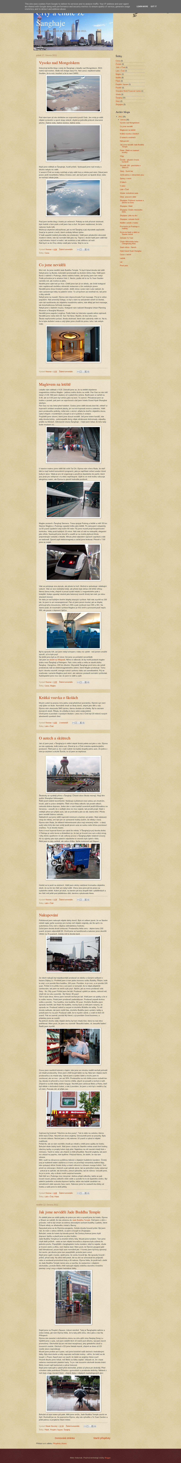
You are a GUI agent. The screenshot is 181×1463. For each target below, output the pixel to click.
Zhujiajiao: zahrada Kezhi (129, 219)
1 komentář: (64, 723)
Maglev (53, 686)
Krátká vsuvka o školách (58, 697)
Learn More (142, 6)
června (123, 120)
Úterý (118, 101)
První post (124, 266)
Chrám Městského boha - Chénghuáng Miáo (129, 243)
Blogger (107, 1458)
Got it (154, 6)
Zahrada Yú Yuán (126, 238)
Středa (118, 94)
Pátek (56, 1197)
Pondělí (119, 88)
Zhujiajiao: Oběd (126, 206)
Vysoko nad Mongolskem (59, 62)
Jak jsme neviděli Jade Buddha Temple (69, 1211)
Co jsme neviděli (52, 264)
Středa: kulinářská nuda (129, 193)
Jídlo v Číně (120, 67)
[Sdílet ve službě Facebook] (85, 249)
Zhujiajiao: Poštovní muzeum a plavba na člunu (132, 201)
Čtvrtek (118, 64)
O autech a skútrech (54, 737)
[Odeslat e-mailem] (78, 249)
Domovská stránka (65, 1438)
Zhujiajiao (119, 104)
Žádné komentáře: (66, 249)
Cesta (47, 253)
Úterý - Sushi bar (126, 171)
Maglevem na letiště (55, 384)
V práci (122, 186)
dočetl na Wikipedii (57, 660)
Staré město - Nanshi (128, 247)
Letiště (122, 258)
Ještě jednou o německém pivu (132, 175)
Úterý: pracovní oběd (128, 197)
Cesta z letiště (125, 255)
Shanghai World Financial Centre (128, 91)
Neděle (118, 78)
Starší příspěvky (101, 1438)
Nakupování (48, 914)
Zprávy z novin (125, 178)
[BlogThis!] (80, 249)
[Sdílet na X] (83, 249)
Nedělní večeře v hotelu (129, 223)
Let (121, 262)
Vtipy (122, 156)
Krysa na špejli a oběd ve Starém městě (129, 233)
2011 (120, 117)
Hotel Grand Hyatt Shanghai (130, 251)
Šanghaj (67, 1430)
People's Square (56, 1430)
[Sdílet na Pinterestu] (88, 249)
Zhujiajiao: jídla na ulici (128, 216)
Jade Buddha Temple (81, 1220)
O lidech (123, 182)
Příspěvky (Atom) (60, 1443)
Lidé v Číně (49, 726)
